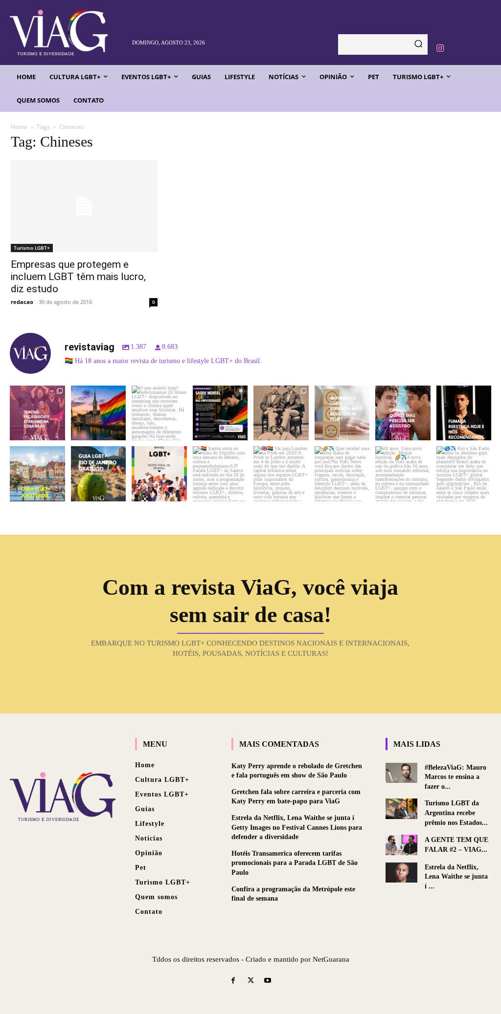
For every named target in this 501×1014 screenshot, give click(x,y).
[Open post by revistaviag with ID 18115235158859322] (281, 473)
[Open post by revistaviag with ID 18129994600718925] (98, 473)
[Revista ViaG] (67, 32)
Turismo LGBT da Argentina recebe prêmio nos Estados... (456, 812)
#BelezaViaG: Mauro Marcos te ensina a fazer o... (455, 777)
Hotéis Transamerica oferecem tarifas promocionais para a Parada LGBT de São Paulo (294, 863)
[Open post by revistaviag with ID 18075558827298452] (464, 473)
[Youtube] (268, 981)
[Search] (418, 44)
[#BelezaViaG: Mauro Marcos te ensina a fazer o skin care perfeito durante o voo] (401, 773)
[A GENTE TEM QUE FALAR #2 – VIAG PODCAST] (401, 845)
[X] (250, 981)
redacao (22, 301)
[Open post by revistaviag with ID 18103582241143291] (98, 413)
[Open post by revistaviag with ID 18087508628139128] (342, 473)
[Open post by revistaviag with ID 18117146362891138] (220, 473)
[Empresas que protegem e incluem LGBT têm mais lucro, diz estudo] (84, 206)
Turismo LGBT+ (32, 247)
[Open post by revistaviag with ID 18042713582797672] (281, 413)
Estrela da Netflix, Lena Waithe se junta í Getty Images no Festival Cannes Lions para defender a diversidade (296, 827)
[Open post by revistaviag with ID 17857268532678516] (403, 413)
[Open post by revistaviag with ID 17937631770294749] (159, 413)
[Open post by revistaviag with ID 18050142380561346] (220, 413)
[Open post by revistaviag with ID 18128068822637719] (37, 413)
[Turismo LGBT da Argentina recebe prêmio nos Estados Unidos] (401, 808)
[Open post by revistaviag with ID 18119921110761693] (464, 413)
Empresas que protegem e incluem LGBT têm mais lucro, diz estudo (78, 277)
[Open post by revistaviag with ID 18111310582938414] (342, 413)
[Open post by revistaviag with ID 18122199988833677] (37, 473)
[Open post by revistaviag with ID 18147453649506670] (159, 473)
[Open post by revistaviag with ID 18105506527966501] (403, 473)
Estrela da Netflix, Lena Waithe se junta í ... (456, 876)
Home (19, 127)
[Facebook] (233, 981)
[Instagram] (439, 48)
